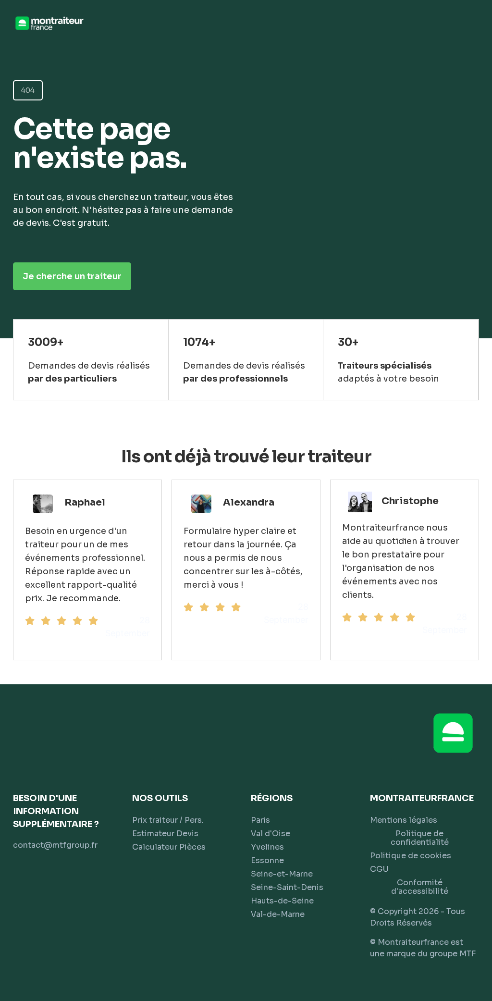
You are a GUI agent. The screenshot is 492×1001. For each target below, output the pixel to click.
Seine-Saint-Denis (287, 887)
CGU (379, 869)
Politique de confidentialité (420, 837)
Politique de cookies (410, 856)
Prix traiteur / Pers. (168, 820)
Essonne (267, 860)
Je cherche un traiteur (72, 276)
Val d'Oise (270, 833)
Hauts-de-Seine (282, 901)
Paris (260, 820)
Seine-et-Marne (282, 874)
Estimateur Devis (165, 833)
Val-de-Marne (278, 914)
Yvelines (267, 847)
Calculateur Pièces (169, 847)
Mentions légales (403, 820)
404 (28, 90)
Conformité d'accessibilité (419, 886)
